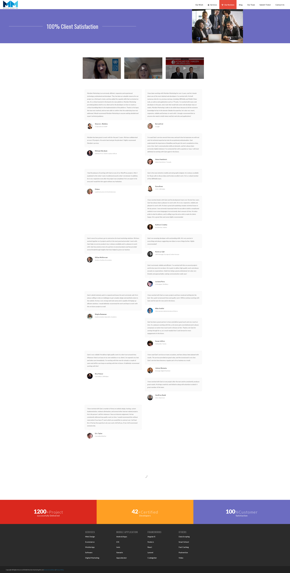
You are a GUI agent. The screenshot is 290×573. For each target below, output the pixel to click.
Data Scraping (184, 536)
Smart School (184, 542)
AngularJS (151, 536)
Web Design (90, 536)
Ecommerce (89, 542)
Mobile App (90, 547)
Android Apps (121, 536)
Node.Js (150, 542)
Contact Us (279, 5)
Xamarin (119, 552)
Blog (241, 5)
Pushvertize (183, 552)
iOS (117, 542)
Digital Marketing (92, 558)
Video (181, 558)
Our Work (199, 5)
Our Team (251, 5)
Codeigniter (152, 558)
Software (88, 552)
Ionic (118, 547)
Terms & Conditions (49, 570)
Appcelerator (121, 558)
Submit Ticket (265, 5)
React (149, 547)
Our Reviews (229, 5)
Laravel (150, 552)
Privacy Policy (60, 570)
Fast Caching (184, 547)
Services (213, 5)
